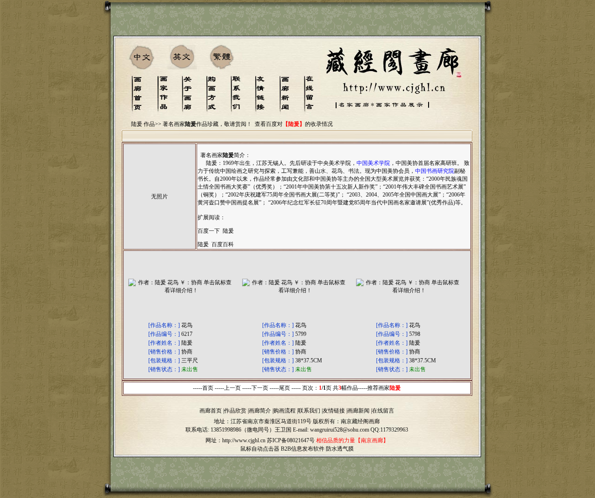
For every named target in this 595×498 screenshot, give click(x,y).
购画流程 (284, 410)
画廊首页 (210, 410)
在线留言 (383, 410)
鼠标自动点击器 (259, 449)
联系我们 (309, 410)
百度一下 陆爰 (216, 231)
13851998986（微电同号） (243, 429)
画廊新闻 (358, 410)
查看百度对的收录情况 (294, 124)
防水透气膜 (340, 449)
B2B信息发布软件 (302, 449)
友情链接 (334, 410)
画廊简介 (260, 410)
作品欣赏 (235, 410)
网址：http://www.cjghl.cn (235, 440)
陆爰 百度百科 (216, 244)
